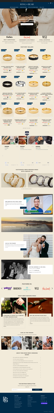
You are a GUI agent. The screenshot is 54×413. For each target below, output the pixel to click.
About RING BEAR (30, 397)
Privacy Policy (29, 404)
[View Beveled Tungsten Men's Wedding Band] (33, 163)
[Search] (52, 3)
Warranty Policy (30, 400)
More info (23, 207)
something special (36, 270)
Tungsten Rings (23, 7)
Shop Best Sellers (26, 128)
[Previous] (3, 156)
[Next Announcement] (36, 1)
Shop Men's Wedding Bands (17, 397)
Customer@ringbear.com (44, 397)
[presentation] (2, 288)
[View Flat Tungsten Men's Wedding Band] (48, 163)
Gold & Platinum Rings (33, 7)
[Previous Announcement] (18, 1)
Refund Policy (29, 403)
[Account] (48, 3)
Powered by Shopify (46, 411)
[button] (26, 291)
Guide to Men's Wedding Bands (18, 403)
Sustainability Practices (17, 407)
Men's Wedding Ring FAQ (17, 404)
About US (23, 249)
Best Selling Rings (14, 7)
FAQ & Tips (42, 7)
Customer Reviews (16, 400)
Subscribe (37, 389)
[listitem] (27, 1)
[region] (27, 140)
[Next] (51, 156)
